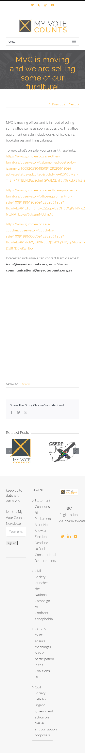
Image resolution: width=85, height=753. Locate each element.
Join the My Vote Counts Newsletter (15, 517)
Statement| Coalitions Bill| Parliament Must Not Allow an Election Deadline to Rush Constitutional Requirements (43, 530)
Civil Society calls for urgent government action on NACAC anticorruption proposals (43, 711)
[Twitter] (62, 536)
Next (72, 104)
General (26, 384)
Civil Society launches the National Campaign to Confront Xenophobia (43, 594)
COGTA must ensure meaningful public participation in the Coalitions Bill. (43, 653)
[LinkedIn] (69, 536)
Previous (58, 104)
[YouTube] (75, 536)
